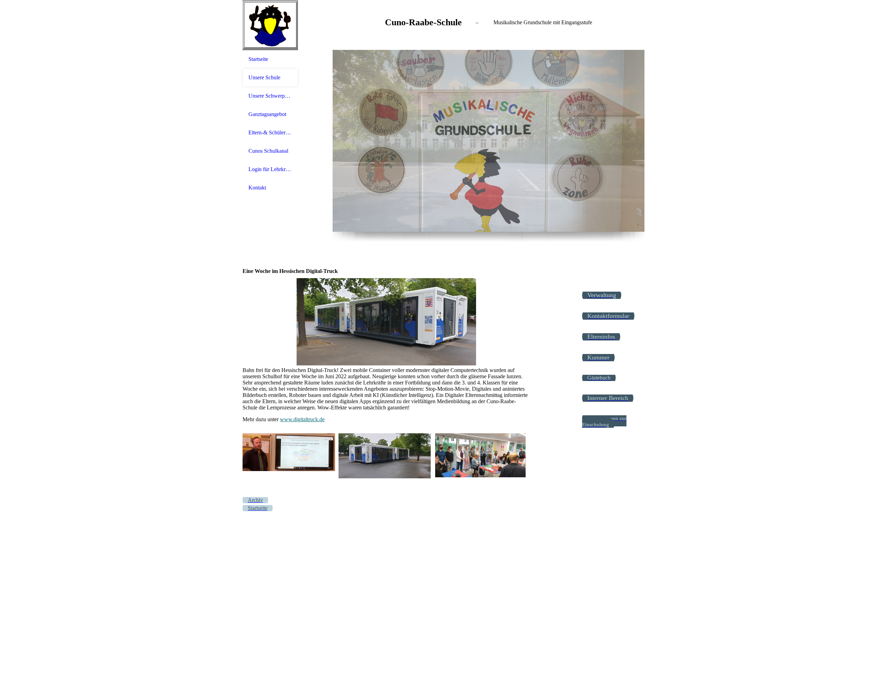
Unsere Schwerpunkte (270, 96)
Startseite (258, 59)
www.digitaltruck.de (302, 419)
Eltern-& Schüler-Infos (270, 132)
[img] (270, 25)
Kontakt (257, 188)
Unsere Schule (264, 77)
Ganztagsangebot (267, 114)
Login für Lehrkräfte (270, 169)
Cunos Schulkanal (268, 151)
